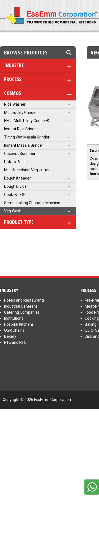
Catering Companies (22, 312)
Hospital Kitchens (19, 324)
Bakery (10, 336)
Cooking (92, 318)
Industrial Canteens (21, 306)
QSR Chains (14, 330)
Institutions (13, 318)
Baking (91, 324)
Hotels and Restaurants (24, 300)
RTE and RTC (15, 342)
